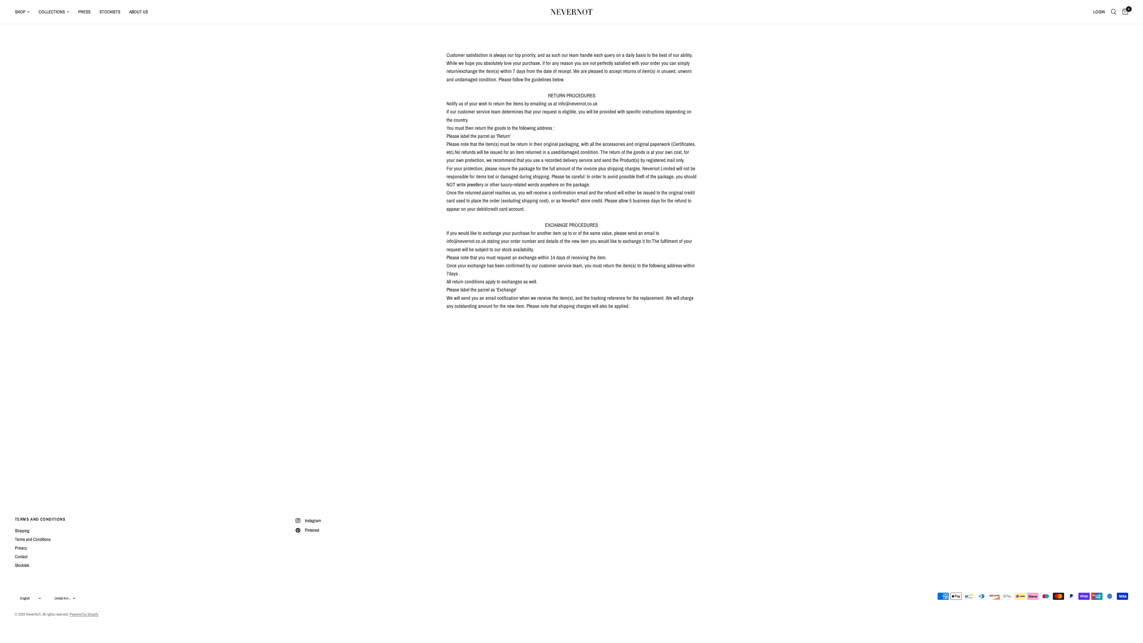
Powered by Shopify (84, 614)
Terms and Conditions (33, 539)
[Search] (1113, 12)
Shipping (22, 530)
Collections (52, 12)
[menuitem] (24, 11)
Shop (20, 12)
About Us (138, 12)
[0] (1123, 12)
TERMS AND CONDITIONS (40, 519)
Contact (21, 556)
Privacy (21, 548)
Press (84, 12)
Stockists (109, 12)
